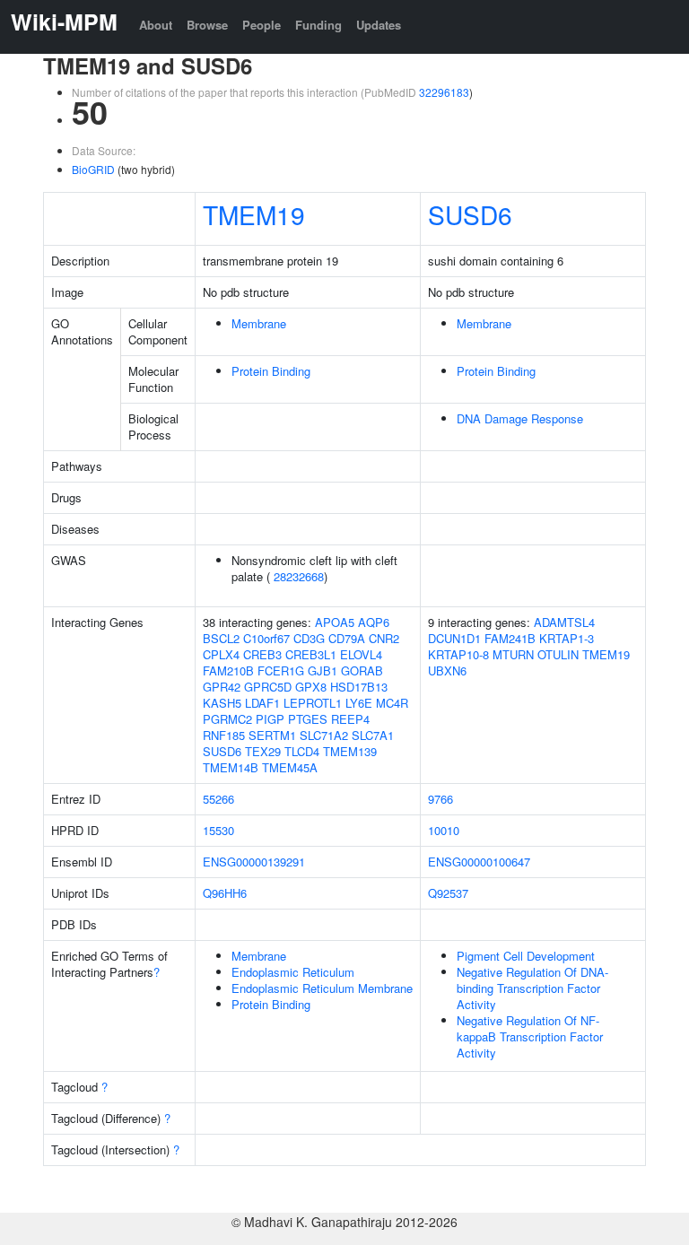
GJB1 (322, 670)
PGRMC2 (227, 718)
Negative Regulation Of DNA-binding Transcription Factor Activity (532, 988)
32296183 (444, 92)
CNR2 (384, 638)
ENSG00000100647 (479, 861)
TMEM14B (230, 767)
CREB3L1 (310, 654)
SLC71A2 (324, 735)
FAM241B (510, 638)
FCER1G (280, 670)
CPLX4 (221, 654)
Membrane (258, 323)
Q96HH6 (225, 892)
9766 (440, 798)
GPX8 (311, 686)
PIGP (270, 718)
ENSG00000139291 (254, 861)
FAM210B (228, 670)
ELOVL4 (361, 654)
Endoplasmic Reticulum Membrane (322, 988)
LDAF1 (262, 702)
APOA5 (334, 622)
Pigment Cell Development (526, 955)
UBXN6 (447, 670)
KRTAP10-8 (458, 654)
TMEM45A (290, 767)
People (261, 24)
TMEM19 (254, 214)
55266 (218, 798)
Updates (378, 24)
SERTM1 (272, 735)
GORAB (362, 670)
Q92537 (448, 892)
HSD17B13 (359, 686)
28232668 (299, 576)
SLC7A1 (373, 735)
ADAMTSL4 (564, 622)
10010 (443, 830)
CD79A (346, 638)
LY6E (358, 702)
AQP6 (373, 622)
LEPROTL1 (312, 702)
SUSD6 (470, 214)
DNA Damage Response (520, 418)
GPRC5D (268, 686)
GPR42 (221, 686)
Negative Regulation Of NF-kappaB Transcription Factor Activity (530, 1036)
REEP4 (350, 718)
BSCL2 (221, 638)
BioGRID (93, 169)
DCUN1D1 (454, 638)
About (155, 24)
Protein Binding (270, 370)
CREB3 (262, 654)
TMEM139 (350, 751)
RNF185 (224, 735)
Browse (207, 24)
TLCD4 (301, 751)
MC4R (392, 702)
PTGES (307, 718)
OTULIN (558, 654)
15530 (218, 830)
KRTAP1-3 (566, 638)
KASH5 (222, 702)
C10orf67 (266, 638)
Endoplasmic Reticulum (292, 971)
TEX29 (263, 751)
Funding (318, 24)
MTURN (513, 654)
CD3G (309, 638)
